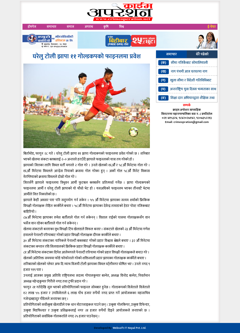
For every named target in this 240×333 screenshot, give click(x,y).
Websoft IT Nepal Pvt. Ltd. (129, 328)
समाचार (51, 26)
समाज (70, 26)
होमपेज (32, 26)
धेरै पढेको (202, 54)
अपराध (89, 26)
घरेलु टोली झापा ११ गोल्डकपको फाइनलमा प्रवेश (87, 56)
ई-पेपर (211, 27)
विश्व (121, 26)
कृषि (106, 26)
